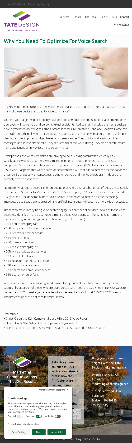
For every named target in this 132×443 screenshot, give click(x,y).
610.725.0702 (110, 375)
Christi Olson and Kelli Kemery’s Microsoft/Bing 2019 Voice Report (47, 318)
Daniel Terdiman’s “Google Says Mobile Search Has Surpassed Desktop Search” (55, 328)
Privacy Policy (100, 405)
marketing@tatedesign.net (110, 384)
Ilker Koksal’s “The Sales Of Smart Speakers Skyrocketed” (41, 323)
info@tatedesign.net (16, 297)
